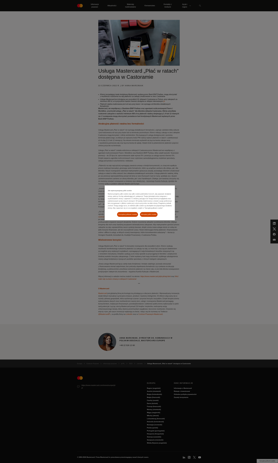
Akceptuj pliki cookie (148, 214)
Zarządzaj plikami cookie (127, 214)
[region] (139, 202)
